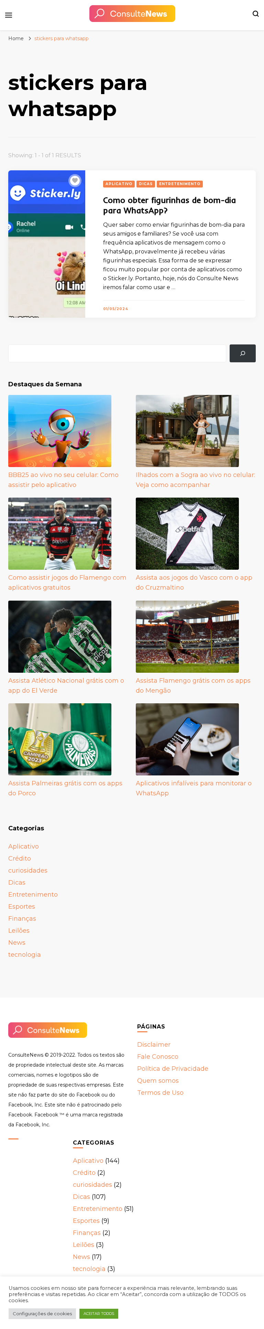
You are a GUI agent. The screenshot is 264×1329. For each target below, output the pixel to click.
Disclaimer (153, 1044)
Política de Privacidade (172, 1068)
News (16, 942)
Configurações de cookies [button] (42, 1313)
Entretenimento (179, 184)
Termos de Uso (160, 1093)
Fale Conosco (157, 1056)
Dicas (146, 184)
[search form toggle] (256, 15)
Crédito (19, 858)
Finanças (22, 918)
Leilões (19, 930)
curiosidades (27, 870)
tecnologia (24, 954)
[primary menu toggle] (8, 15)
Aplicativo (119, 184)
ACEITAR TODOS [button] (99, 1313)
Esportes (21, 906)
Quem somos (158, 1080)
